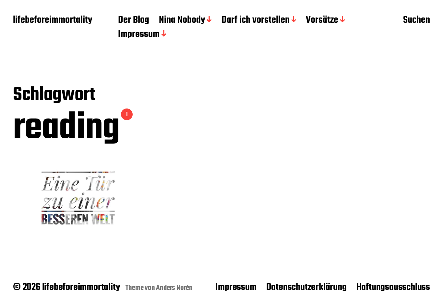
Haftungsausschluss (393, 287)
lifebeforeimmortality (52, 20)
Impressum (139, 34)
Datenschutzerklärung (306, 287)
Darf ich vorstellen (256, 20)
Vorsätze (322, 20)
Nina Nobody (182, 20)
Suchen (416, 20)
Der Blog (133, 20)
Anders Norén (174, 287)
